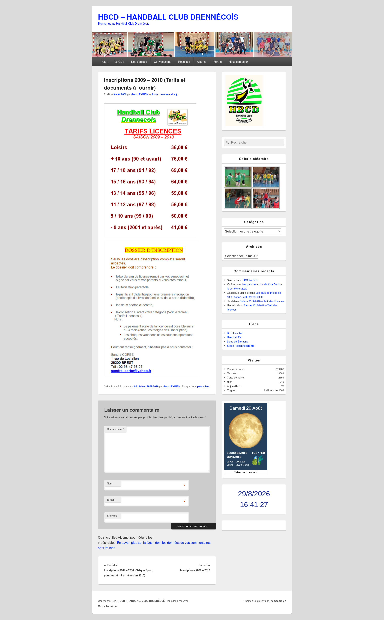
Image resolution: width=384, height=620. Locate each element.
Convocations (162, 62)
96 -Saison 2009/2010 (146, 386)
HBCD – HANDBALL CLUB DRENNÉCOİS (168, 16)
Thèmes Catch (277, 601)
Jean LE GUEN (139, 94)
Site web (112, 515)
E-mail (110, 499)
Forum (217, 62)
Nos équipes (139, 62)
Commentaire (115, 429)
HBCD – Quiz (250, 280)
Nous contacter (238, 62)
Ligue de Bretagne (237, 341)
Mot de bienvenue (108, 606)
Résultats (184, 62)
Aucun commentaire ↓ (164, 94)
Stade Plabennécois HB (241, 345)
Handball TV (234, 337)
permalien (203, 386)
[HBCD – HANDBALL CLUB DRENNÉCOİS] (192, 56)
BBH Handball (235, 333)
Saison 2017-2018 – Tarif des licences (262, 301)
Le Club (119, 62)
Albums (201, 62)
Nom (109, 483)
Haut (104, 62)
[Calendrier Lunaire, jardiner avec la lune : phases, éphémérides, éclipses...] (245, 474)
